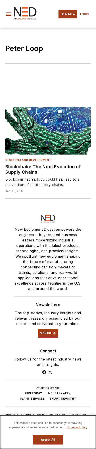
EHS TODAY (33, 393)
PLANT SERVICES (32, 398)
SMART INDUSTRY (63, 398)
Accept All (48, 439)
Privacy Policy (78, 414)
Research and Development (28, 160)
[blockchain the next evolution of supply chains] (48, 130)
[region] (48, 432)
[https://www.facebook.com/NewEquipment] (44, 372)
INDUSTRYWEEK (59, 393)
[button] (8, 14)
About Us (11, 414)
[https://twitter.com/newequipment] (50, 372)
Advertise (27, 414)
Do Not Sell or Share (51, 414)
